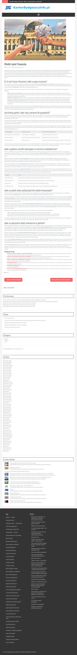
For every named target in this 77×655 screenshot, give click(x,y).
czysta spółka (9, 532)
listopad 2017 (8, 443)
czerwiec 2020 (8, 414)
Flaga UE (12, 489)
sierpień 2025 (8, 368)
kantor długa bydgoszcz (11, 574)
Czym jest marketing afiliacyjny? (39, 552)
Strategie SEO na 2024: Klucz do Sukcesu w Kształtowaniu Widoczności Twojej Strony (38, 593)
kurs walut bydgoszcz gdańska (13, 589)
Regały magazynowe (11, 604)
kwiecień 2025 (8, 370)
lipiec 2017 (7, 444)
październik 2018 (9, 435)
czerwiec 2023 (8, 389)
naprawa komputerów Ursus (12, 595)
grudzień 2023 (8, 381)
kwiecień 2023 (8, 393)
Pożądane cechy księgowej (37, 604)
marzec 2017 (8, 449)
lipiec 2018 (7, 440)
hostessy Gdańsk (10, 556)
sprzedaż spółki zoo (10, 624)
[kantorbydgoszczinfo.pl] (26, 7)
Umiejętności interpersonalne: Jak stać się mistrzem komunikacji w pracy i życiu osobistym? (31, 473)
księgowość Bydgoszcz (11, 583)
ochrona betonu (14, 471)
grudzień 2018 (8, 431)
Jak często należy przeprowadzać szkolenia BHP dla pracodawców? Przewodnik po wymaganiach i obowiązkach (31, 301)
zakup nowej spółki (10, 633)
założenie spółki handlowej (12, 639)
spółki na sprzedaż (10, 627)
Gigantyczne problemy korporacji (12, 327)
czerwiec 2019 (8, 422)
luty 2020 (7, 419)
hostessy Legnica (10, 562)
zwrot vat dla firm (10, 642)
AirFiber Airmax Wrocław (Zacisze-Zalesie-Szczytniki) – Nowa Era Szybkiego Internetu (30, 477)
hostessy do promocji (11, 553)
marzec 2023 (8, 394)
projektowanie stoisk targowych (13, 601)
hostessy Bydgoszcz (11, 547)
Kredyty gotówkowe (12, 262)
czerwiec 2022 (8, 399)
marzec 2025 (8, 372)
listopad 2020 (8, 409)
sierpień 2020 (8, 410)
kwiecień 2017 (8, 448)
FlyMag (27, 652)
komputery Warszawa (11, 580)
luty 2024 (7, 380)
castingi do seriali (10, 523)
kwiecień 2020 (8, 415)
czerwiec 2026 (8, 360)
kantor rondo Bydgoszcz (12, 577)
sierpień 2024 (8, 377)
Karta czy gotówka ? (9, 318)
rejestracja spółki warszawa (12, 607)
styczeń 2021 (8, 407)
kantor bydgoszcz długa (11, 568)
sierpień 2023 (8, 386)
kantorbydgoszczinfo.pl (18, 67)
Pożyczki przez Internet (15, 497)
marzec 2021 (8, 406)
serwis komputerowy (11, 613)
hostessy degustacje (11, 550)
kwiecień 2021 (8, 404)
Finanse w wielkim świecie (13, 279)
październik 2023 (9, 383)
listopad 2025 (8, 364)
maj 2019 (7, 423)
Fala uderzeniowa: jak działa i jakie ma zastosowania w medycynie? (20, 303)
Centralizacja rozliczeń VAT (12, 529)
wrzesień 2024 (8, 375)
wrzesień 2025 (8, 367)
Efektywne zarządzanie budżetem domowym (15, 322)
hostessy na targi (10, 565)
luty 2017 (7, 451)
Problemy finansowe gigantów (38, 579)
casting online (18, 523)
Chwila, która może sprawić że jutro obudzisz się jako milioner (24, 482)
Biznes (6, 339)
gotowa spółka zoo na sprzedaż (13, 535)
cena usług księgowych (11, 526)
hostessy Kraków (10, 559)
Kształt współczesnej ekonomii (61, 279)
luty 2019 (7, 428)
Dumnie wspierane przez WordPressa (12, 652)
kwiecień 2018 (8, 441)
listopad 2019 (8, 420)
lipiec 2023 (7, 388)
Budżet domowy (35, 537)
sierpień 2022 (8, 398)
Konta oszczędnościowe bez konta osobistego (19, 256)
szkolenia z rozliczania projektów (14, 630)
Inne (6, 342)
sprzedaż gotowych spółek (12, 621)
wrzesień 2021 (8, 401)
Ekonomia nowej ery (36, 558)
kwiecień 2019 (8, 425)
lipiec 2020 (7, 412)
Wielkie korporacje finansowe (38, 525)
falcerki (15, 532)
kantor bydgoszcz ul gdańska (13, 571)
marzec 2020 (8, 417)
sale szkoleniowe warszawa (12, 610)
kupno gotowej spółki (11, 586)
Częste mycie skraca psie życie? (17, 500)
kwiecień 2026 (8, 362)
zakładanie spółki (10, 636)
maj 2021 (7, 402)
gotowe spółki (9, 538)
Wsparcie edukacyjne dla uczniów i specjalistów (16, 325)
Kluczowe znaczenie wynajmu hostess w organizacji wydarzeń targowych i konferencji (25, 320)
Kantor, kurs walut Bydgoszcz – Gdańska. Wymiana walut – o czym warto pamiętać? (38, 564)
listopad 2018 (8, 433)
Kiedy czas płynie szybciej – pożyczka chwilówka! (19, 253)
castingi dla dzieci (10, 520)
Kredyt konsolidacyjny (12, 265)
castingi (13, 517)
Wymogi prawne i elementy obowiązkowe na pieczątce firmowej (19, 306)
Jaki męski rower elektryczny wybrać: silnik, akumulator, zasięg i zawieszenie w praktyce (25, 299)
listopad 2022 (8, 396)
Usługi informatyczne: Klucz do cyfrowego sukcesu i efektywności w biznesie (38, 533)
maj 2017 (7, 446)
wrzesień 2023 (8, 385)
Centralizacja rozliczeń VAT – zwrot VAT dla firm (21, 485)
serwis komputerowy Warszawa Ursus (13, 617)
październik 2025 (9, 365)
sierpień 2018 (8, 438)
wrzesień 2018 (8, 436)
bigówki (8, 517)
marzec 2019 (8, 427)
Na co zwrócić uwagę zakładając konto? (17, 268)
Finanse (7, 272)
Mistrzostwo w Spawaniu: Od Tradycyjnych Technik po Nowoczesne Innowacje (38, 518)
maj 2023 (7, 391)
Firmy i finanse (34, 589)
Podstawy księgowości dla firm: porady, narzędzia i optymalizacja (25, 1)
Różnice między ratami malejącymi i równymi (18, 259)
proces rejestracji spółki (11, 598)
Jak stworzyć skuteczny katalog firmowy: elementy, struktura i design (38, 545)
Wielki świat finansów (15, 467)
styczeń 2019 (8, 430)
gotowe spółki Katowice (11, 541)
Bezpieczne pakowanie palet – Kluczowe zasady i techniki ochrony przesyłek (38, 585)
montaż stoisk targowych (12, 592)
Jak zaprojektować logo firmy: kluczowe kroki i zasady (23, 463)
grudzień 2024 (8, 373)
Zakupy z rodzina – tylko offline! (38, 560)
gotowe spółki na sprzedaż (12, 544)
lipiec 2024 (7, 378)
